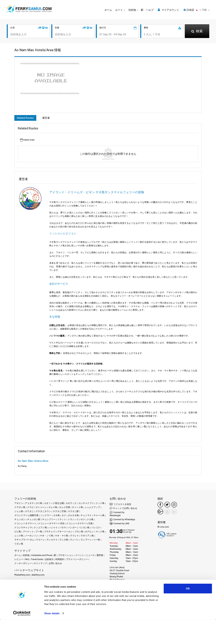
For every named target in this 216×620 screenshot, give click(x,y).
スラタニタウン (43, 511)
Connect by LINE (121, 523)
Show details (52, 613)
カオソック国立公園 (54, 503)
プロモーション (65, 555)
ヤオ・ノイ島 (46, 535)
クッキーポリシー (23, 563)
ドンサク (80, 519)
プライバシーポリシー (77, 559)
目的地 (26, 555)
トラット (61, 519)
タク (64, 515)
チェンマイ (86, 515)
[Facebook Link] (160, 504)
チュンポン (19, 519)
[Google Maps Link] (160, 511)
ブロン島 (78, 531)
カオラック (71, 503)
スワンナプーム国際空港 (26, 515)
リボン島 (18, 543)
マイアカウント (170, 9)
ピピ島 (17, 531)
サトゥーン (41, 507)
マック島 (100, 531)
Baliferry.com (38, 575)
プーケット (28, 531)
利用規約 (59, 559)
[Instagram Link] (174, 504)
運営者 (46, 117)
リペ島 (96, 539)
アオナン (18, 503)
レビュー (18, 559)
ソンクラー (45, 515)
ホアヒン (89, 531)
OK (188, 588)
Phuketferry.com (22, 575)
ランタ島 (63, 539)
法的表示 (49, 559)
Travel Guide (37, 559)
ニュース (90, 555)
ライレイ (74, 535)
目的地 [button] (132, 9)
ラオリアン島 (87, 535)
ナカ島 (90, 519)
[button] (197, 9)
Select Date (28, 140)
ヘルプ (150, 9)
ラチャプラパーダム (24, 539)
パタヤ (62, 527)
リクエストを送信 (122, 504)
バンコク (95, 527)
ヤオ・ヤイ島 (61, 535)
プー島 (39, 531)
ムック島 (18, 535)
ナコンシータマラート (25, 523)
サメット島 (77, 507)
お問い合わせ (55, 563)
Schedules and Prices (41, 555)
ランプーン (86, 539)
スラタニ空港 (59, 511)
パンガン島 (83, 527)
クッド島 (100, 503)
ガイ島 (39, 503)
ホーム (108, 9)
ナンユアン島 (40, 527)
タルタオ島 (73, 515)
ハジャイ (53, 527)
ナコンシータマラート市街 (51, 523)
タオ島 (56, 515)
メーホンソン (31, 535)
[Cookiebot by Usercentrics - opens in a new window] (22, 613)
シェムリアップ (92, 507)
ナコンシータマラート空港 (79, 523)
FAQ (27, 559)
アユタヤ (29, 503)
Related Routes (25, 117)
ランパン (74, 539)
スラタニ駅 (73, 511)
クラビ (30, 507)
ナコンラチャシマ (23, 527)
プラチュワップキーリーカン (58, 531)
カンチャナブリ (86, 503)
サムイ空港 (64, 507)
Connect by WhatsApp (124, 519)
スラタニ (29, 511)
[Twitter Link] (167, 504)
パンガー (72, 527)
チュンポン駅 (33, 519)
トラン (71, 519)
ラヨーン (40, 539)
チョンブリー (48, 519)
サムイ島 (52, 507)
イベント (79, 555)
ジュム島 (18, 511)
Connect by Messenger (117, 514)
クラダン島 (19, 507)
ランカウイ (52, 539)
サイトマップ (40, 563)
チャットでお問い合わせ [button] (125, 508)
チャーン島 (98, 515)
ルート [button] (119, 9)
